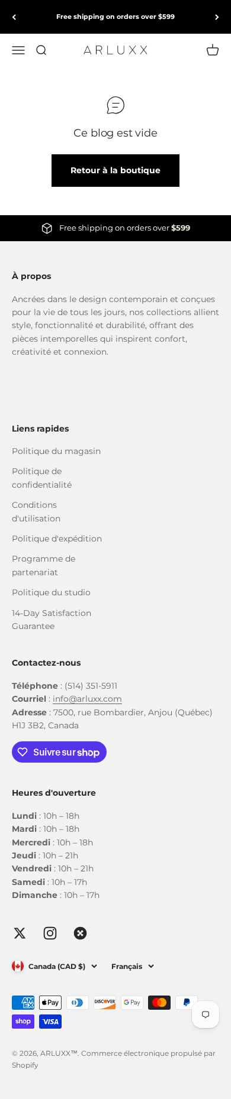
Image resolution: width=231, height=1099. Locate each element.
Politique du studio (51, 592)
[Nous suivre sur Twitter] (20, 933)
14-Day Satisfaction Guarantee (51, 619)
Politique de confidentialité (42, 477)
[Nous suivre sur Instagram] (50, 933)
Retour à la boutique (115, 170)
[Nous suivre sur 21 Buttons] (80, 933)
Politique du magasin (56, 451)
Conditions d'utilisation (36, 511)
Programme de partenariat (43, 565)
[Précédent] (14, 17)
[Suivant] (217, 17)
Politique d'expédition (57, 538)
